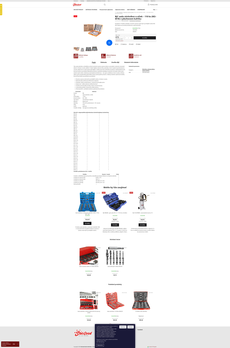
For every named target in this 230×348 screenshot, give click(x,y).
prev (75, 307)
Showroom (76, 1)
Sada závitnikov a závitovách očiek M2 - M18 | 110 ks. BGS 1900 (87, 213)
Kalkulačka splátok (119, 40)
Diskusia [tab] (104, 62)
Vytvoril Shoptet (152, 346)
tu (103, 342)
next (155, 307)
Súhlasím (130, 327)
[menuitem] (78, 10)
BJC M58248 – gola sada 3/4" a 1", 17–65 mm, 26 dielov (115, 213)
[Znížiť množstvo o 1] (125, 37)
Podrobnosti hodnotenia (135, 20)
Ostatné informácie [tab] (131, 62)
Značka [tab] (115, 62)
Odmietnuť (123, 327)
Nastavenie (100, 345)
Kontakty (82, 1)
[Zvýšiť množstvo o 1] (131, 37)
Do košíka (144, 37)
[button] (87, 225)
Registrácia (153, 0)
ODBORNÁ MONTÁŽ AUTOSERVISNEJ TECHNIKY (96, 1)
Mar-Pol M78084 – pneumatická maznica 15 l (143, 213)
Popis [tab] (94, 62)
